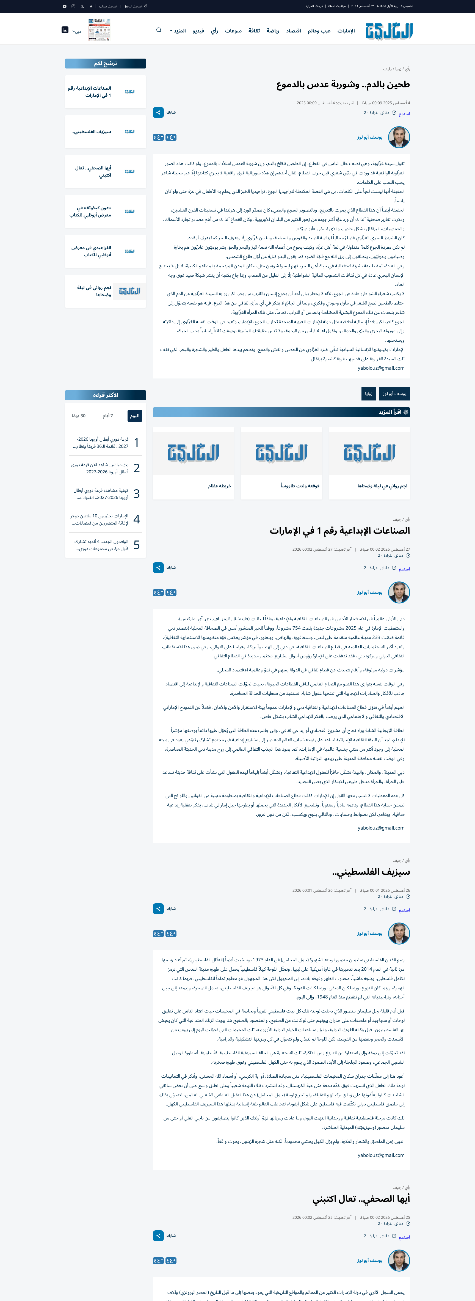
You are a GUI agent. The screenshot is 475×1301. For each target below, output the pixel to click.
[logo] (389, 31)
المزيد (180, 31)
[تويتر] (82, 6)
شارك (171, 112)
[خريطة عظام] (193, 453)
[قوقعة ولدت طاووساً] (281, 453)
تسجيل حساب (108, 6)
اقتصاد (293, 31)
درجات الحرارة (314, 6)
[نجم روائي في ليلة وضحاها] (369, 453)
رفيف (387, 69)
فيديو (198, 31)
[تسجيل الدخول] (145, 6)
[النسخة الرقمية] (99, 31)
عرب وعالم (319, 31)
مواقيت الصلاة (337, 6)
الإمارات (346, 31)
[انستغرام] (73, 6)
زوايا (398, 69)
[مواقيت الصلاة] (65, 31)
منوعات (233, 31)
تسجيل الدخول (133, 6)
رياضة (273, 31)
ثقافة (254, 31)
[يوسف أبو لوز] (399, 137)
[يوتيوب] (65, 6)
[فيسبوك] (91, 6)
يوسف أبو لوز (370, 137)
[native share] (158, 112)
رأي (214, 31)
